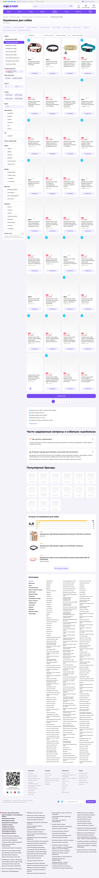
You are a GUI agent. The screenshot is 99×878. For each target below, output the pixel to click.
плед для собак (83, 674)
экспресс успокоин (51, 590)
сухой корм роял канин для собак (69, 662)
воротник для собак (51, 641)
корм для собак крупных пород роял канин (69, 638)
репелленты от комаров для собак (53, 676)
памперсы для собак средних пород (84, 607)
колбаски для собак (68, 730)
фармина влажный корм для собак (70, 709)
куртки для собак (83, 746)
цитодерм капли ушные (69, 755)
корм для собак (50, 705)
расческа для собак (84, 705)
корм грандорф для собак (69, 581)
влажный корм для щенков (69, 717)
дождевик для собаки (84, 753)
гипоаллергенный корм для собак (70, 595)
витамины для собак (51, 678)
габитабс (48, 594)
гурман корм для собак (52, 753)
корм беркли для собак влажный (69, 700)
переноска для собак (84, 653)
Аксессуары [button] (32, 613)
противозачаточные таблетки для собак (51, 643)
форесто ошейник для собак (70, 757)
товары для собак (50, 701)
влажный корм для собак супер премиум (69, 715)
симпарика (49, 608)
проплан (48, 617)
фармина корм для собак (52, 761)
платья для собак (83, 748)
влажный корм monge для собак (69, 694)
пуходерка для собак (84, 723)
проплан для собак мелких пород (69, 645)
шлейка (81, 682)
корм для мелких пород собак (69, 632)
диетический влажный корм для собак (70, 620)
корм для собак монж (51, 745)
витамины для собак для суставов (52, 684)
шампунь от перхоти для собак (85, 628)
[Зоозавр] (16, 6)
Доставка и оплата (32, 776)
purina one (49, 625)
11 (69, 401)
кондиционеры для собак (85, 596)
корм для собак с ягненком (53, 732)
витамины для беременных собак (70, 745)
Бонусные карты (66, 773)
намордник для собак (84, 699)
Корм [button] (30, 585)
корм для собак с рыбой (52, 730)
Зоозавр (5, 17)
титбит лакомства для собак (70, 721)
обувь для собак (83, 750)
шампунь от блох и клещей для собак (86, 625)
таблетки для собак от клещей (51, 663)
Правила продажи (32, 780)
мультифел (82, 592)
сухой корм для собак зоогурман (68, 669)
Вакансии (47, 782)
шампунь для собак (84, 619)
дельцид (65, 751)
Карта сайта (31, 794)
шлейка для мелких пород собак (86, 688)
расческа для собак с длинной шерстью (84, 710)
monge (48, 614)
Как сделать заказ (32, 775)
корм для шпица (50, 724)
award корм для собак (68, 590)
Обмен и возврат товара (34, 778)
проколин (81, 584)
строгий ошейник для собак (86, 678)
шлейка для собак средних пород (86, 691)
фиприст (48, 592)
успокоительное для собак (53, 692)
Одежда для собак (83, 782)
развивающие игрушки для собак (86, 736)
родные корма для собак (52, 759)
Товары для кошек (83, 773)
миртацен (48, 602)
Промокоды (65, 784)
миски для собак (83, 757)
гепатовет (48, 596)
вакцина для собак (51, 697)
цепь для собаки (83, 697)
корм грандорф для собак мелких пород (69, 648)
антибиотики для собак (52, 639)
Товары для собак (15, 17)
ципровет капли (67, 753)
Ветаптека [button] (32, 583)
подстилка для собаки (84, 671)
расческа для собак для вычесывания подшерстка (85, 713)
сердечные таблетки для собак (52, 653)
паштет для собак (50, 712)
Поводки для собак (11, 48)
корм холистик (50, 707)
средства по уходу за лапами (86, 634)
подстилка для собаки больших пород (84, 646)
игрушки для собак (84, 727)
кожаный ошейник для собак (86, 680)
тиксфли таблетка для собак (53, 667)
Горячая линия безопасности (52, 780)
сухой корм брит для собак (69, 666)
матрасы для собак (84, 672)
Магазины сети (66, 792)
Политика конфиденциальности (33, 783)
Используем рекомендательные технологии (14, 802)
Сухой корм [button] (32, 592)
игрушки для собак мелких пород (86, 733)
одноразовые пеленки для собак (86, 617)
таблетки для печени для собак (52, 657)
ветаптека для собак (51, 699)
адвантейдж (49, 581)
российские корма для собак (53, 726)
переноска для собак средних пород (84, 662)
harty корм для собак (68, 584)
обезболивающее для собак (53, 637)
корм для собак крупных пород (69, 629)
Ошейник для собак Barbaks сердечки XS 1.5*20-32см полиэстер (61, 546)
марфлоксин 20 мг (67, 749)
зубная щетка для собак (85, 639)
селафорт (48, 606)
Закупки (47, 776)
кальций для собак (51, 686)
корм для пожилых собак (52, 734)
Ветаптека (81, 784)
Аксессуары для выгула (12, 58)
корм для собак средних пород (69, 635)
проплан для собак (51, 748)
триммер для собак (84, 725)
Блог (63, 790)
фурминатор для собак (85, 717)
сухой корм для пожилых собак (69, 684)
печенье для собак (67, 732)
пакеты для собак (83, 609)
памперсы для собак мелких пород (86, 604)
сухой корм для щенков (69, 687)
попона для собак (50, 649)
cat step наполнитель (51, 621)
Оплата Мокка (65, 781)
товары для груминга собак (86, 719)
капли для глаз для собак (52, 651)
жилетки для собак (84, 755)
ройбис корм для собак (68, 586)
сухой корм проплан (68, 664)
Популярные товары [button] (35, 598)
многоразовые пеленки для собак (86, 614)
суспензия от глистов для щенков (69, 759)
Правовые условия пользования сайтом (23, 800)
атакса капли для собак (85, 581)
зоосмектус (82, 588)
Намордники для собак (12, 61)
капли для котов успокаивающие (67, 742)
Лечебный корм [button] (33, 587)
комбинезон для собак (85, 744)
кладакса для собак (84, 582)
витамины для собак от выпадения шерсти (52, 681)
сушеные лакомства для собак (69, 735)
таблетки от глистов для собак (52, 695)
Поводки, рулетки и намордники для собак (35, 17)
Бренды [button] (31, 581)
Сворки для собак (11, 64)
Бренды (64, 786)
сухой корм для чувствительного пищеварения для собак (69, 613)
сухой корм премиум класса (70, 676)
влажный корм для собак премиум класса (69, 712)
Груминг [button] (31, 607)
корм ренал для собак (68, 737)
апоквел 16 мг (66, 747)
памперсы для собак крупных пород (84, 601)
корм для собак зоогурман (53, 757)
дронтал (48, 588)
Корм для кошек (83, 775)
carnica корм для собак (68, 582)
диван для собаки (83, 643)
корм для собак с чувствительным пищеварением (67, 599)
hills (47, 615)
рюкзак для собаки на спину (86, 665)
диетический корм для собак (70, 602)
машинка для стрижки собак (86, 715)
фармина (48, 627)
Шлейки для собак (11, 45)
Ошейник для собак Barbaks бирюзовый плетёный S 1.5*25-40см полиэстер (65, 534)
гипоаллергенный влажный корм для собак (70, 623)
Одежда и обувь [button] (33, 611)
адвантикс (49, 582)
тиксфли (48, 635)
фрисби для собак (83, 740)
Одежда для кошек (83, 776)
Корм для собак (83, 780)
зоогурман (49, 623)
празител (48, 604)
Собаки (6, 36)
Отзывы (64, 788)
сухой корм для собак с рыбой (68, 681)
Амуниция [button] (32, 605)
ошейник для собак (84, 676)
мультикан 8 (82, 590)
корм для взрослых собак (52, 736)
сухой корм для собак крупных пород (68, 651)
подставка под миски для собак (85, 762)
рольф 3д (48, 629)
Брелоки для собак (11, 54)
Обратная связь (32, 792)
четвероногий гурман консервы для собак (68, 697)
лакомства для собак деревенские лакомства (69, 726)
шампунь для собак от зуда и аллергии (53, 646)
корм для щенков (50, 703)
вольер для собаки (84, 669)
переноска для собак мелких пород (86, 659)
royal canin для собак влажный (68, 691)
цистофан (81, 586)
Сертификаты (31, 790)
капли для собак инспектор (53, 665)
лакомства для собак (68, 719)
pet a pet (48, 633)
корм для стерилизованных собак (53, 717)
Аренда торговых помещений (52, 778)
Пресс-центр (48, 775)
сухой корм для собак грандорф (68, 674)
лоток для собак (83, 636)
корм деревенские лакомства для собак (51, 751)
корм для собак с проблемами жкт (67, 604)
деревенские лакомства (52, 619)
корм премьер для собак (69, 588)
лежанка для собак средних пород (86, 649)
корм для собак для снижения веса (68, 617)
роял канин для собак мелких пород (70, 642)
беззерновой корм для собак (53, 719)
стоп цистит (49, 610)
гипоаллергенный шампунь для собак (86, 631)
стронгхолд (49, 612)
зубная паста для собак (85, 638)
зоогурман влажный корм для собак (69, 706)
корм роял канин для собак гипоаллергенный (69, 609)
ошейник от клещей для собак (52, 670)
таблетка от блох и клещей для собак (53, 673)
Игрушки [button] (31, 609)
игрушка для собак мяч (85, 738)
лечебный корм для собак (69, 592)
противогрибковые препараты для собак (51, 660)
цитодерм (65, 739)
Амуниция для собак (11, 39)
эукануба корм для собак (52, 743)
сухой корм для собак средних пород (68, 654)
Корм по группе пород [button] (35, 589)
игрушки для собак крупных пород (86, 729)
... (66, 401)
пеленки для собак (84, 611)
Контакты (47, 784)
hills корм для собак (51, 746)
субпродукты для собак (52, 714)
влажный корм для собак (69, 688)
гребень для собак (84, 707)
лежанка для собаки (84, 641)
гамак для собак (83, 652)
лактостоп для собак (68, 762)
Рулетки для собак (11, 51)
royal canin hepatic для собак (70, 607)
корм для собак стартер (52, 741)
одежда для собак (83, 752)
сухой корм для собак (68, 659)
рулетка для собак (84, 701)
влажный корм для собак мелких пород (69, 657)
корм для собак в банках (52, 728)
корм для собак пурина (68, 671)
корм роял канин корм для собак (53, 738)
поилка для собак (83, 759)
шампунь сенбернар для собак (85, 622)
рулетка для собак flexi (85, 703)
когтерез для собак (84, 721)
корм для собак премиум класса (52, 710)
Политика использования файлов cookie (34, 786)
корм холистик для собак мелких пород (69, 626)
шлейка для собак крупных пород (86, 685)
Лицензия (30, 773)
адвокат (48, 584)
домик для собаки (83, 667)
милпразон (49, 600)
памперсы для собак (84, 598)
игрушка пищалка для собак (86, 742)
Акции (63, 783)
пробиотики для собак (52, 690)
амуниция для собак (84, 695)
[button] (34, 35)
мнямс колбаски (67, 723)
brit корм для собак (51, 755)
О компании (48, 773)
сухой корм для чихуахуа (69, 678)
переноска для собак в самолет (85, 656)
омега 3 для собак (50, 688)
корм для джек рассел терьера (52, 722)
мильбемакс (49, 598)
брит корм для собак (68, 703)
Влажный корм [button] (33, 594)
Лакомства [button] (32, 596)
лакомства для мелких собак (70, 728)
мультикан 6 (82, 594)
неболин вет (49, 631)
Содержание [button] (32, 603)
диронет (48, 586)
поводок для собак (84, 693)
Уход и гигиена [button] (33, 600)
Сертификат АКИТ (32, 788)
